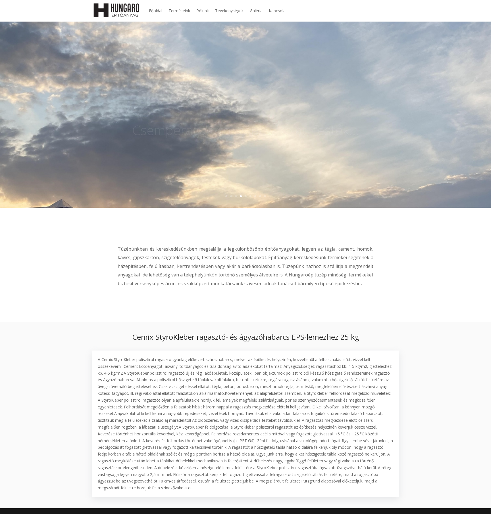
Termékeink (179, 10)
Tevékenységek (229, 10)
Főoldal (155, 10)
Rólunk (202, 10)
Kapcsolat (278, 10)
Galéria (256, 10)
